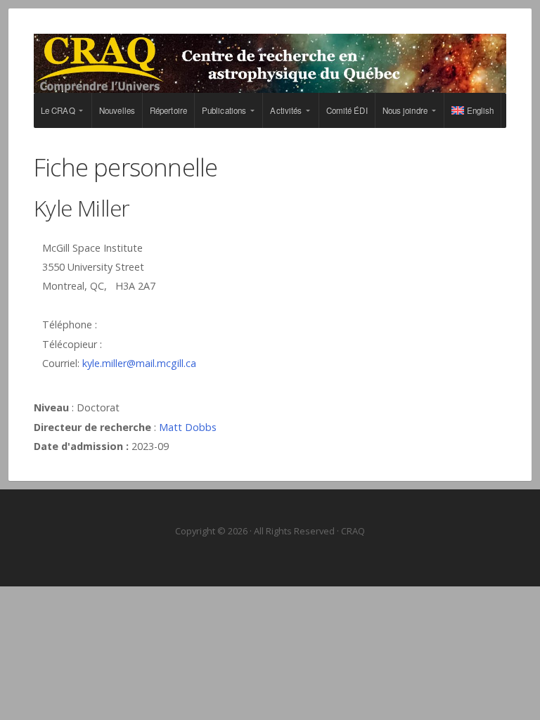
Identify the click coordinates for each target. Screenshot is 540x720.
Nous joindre (405, 110)
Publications (224, 110)
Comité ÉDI (347, 110)
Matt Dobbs (188, 427)
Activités (286, 110)
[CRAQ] (270, 63)
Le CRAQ (58, 110)
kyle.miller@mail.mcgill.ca (139, 363)
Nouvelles (117, 110)
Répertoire (168, 110)
